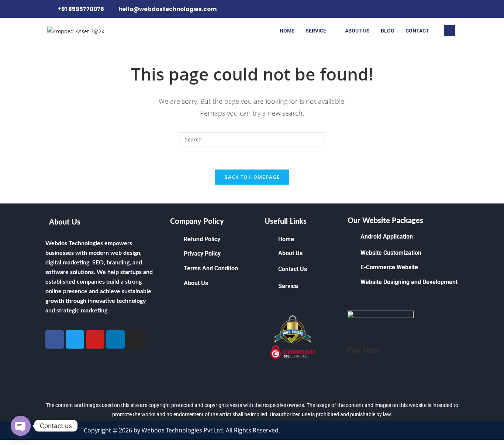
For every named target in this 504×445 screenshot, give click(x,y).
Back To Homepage (252, 177)
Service (315, 31)
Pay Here (364, 350)
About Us (357, 31)
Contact (417, 31)
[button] (449, 30)
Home (287, 31)
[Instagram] (450, 8)
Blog (387, 31)
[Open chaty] (21, 426)
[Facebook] (437, 8)
